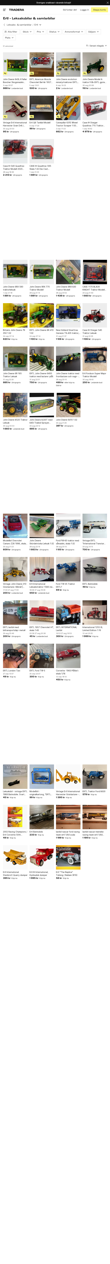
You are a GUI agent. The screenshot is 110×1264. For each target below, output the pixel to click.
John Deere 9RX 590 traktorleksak (13, 288)
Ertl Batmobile (36, 831)
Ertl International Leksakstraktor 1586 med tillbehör (42, 585)
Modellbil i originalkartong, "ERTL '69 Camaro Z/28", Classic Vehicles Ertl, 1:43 (42, 793)
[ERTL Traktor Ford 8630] (94, 776)
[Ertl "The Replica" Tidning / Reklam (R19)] (68, 857)
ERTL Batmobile (90, 584)
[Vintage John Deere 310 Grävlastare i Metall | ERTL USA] (15, 569)
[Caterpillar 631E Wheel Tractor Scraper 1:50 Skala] (68, 108)
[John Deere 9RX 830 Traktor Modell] (68, 272)
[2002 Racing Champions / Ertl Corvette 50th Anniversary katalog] (15, 817)
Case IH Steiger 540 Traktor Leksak (92, 331)
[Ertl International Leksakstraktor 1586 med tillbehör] (42, 569)
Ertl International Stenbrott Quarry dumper (15, 873)
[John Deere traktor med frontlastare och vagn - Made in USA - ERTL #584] (68, 359)
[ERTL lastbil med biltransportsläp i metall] (15, 612)
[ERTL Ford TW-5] (42, 656)
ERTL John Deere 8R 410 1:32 (42, 331)
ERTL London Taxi (11, 670)
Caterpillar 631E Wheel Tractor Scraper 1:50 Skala (67, 124)
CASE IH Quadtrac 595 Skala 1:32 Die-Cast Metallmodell (40, 167)
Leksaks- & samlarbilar (19, 25)
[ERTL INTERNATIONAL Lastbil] (68, 612)
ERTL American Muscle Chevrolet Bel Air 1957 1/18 (40, 81)
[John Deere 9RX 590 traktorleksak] (15, 272)
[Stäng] (107, 2)
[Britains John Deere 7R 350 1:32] (15, 315)
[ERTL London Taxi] (15, 656)
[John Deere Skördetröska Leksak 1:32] (42, 526)
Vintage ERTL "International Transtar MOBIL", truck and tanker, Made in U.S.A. (94, 542)
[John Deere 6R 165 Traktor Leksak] (15, 359)
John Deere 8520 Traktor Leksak (15, 421)
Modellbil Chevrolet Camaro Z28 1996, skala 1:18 (14, 542)
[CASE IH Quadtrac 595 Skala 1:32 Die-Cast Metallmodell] (42, 151)
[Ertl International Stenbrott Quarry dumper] (15, 857)
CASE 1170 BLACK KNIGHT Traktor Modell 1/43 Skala (93, 288)
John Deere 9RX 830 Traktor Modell (66, 288)
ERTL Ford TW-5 (37, 670)
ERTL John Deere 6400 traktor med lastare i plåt (41, 375)
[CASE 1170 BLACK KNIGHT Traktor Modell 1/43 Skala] (94, 272)
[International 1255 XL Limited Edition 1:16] (94, 612)
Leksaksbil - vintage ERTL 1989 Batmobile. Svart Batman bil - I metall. (15, 793)
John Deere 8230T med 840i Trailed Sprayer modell (41, 421)
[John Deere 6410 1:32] (68, 405)
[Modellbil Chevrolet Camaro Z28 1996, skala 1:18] (15, 526)
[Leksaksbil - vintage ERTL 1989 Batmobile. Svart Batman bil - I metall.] (15, 776)
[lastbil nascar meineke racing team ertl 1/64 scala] (94, 817)
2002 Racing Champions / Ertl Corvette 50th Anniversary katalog (15, 833)
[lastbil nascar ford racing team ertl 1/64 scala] (68, 817)
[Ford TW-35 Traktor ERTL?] (68, 569)
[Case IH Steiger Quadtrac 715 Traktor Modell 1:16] (94, 108)
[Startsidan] (16, 9)
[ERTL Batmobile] (94, 569)
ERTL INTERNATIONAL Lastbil (66, 628)
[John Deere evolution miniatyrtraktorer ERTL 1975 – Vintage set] (68, 64)
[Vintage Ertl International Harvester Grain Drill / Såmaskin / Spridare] (15, 108)
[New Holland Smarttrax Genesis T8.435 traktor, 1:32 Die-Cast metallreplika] (68, 315)
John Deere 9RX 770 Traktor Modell (40, 288)
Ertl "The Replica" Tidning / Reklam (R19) (66, 873)
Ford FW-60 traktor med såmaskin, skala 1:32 (67, 542)
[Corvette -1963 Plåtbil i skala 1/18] (68, 656)
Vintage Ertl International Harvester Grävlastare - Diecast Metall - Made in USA (68, 793)
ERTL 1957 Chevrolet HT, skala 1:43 (42, 628)
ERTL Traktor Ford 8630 (93, 791)
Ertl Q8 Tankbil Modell (40, 122)
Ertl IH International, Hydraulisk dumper (39, 873)
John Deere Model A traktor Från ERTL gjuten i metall (94, 81)
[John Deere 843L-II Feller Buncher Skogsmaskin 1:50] (15, 64)
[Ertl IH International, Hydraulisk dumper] (42, 857)
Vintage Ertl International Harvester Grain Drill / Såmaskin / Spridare (15, 124)
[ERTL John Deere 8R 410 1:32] (42, 315)
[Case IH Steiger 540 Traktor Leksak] (94, 315)
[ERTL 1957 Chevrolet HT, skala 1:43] (42, 612)
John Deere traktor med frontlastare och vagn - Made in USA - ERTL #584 (67, 375)
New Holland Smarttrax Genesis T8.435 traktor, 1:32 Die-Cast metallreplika (67, 332)
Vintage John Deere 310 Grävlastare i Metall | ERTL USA (14, 585)
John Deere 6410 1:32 (66, 420)
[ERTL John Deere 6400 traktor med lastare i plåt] (42, 359)
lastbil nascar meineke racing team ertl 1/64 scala (93, 833)
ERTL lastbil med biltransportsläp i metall (14, 628)
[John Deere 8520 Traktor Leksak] (15, 405)
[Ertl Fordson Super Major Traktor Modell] (94, 359)
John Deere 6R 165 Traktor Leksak (12, 375)
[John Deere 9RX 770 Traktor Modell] (42, 272)
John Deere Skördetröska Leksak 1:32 (42, 542)
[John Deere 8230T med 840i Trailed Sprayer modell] (42, 405)
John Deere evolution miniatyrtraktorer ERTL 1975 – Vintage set (66, 81)
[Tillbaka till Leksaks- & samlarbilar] (4, 25)
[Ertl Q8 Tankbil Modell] (42, 108)
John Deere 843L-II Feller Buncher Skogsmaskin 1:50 (15, 81)
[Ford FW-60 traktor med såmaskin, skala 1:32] (68, 526)
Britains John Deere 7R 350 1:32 (14, 331)
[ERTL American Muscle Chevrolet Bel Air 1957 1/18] (42, 64)
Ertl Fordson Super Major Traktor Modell (94, 375)
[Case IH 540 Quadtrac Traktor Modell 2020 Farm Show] (15, 151)
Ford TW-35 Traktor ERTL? (65, 585)
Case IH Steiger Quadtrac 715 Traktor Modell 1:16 (92, 124)
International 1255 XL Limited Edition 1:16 (92, 628)
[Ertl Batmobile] (42, 817)
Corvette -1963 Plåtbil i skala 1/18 (67, 672)
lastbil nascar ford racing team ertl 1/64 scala (68, 833)
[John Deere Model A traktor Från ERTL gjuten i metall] (94, 64)
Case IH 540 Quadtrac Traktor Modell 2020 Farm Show (13, 167)
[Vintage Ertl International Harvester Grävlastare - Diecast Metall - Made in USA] (68, 776)
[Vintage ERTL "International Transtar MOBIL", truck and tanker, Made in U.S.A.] (94, 526)
